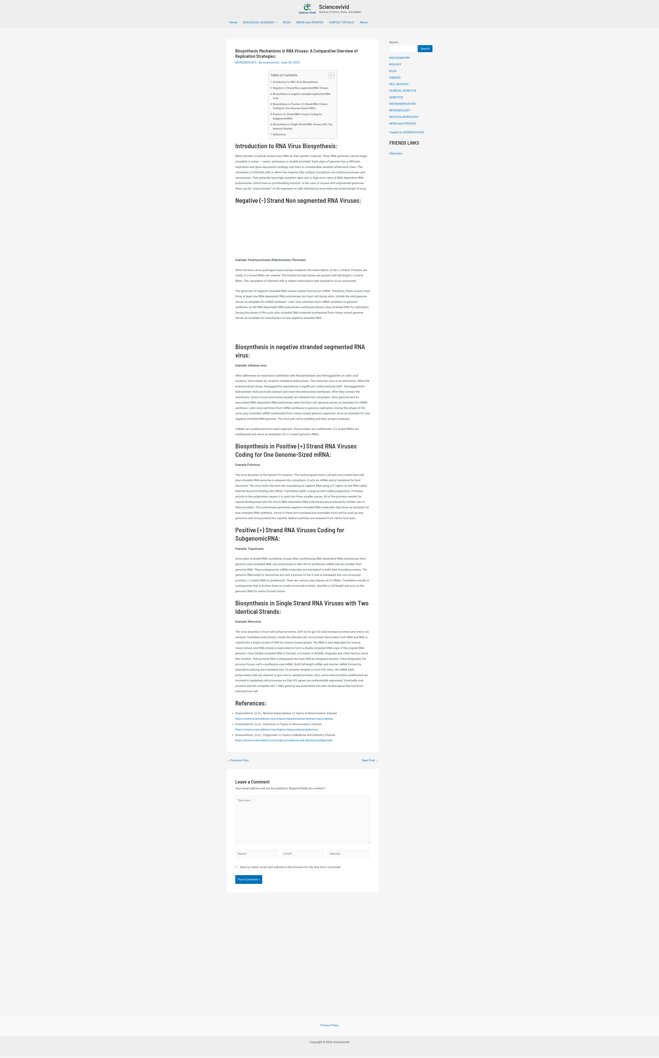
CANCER (394, 77)
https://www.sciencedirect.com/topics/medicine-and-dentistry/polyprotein (284, 740)
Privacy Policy (329, 1025)
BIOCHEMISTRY (399, 58)
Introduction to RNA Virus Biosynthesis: (296, 82)
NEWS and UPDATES (309, 22)
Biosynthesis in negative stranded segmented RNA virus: (302, 96)
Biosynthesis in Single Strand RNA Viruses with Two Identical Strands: (303, 126)
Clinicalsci (395, 153)
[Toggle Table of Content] (329, 75)
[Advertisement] (302, 232)
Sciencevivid (334, 6)
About (364, 22)
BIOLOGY (395, 64)
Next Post (370, 760)
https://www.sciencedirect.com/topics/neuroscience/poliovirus (276, 729)
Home (233, 22)
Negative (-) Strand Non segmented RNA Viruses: (301, 88)
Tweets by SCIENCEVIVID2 (406, 132)
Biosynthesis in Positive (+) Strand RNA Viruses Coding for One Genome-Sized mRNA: (300, 106)
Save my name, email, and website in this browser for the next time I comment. (290, 867)
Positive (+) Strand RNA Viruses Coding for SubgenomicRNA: (297, 116)
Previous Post (238, 760)
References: (279, 134)
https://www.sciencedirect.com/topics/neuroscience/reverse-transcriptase (284, 718)
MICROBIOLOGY (245, 62)
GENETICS (396, 97)
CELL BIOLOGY (399, 84)
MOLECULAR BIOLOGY (404, 117)
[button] (275, 22)
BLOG (287, 22)
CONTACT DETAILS (341, 22)
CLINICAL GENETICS (402, 90)
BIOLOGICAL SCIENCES (258, 22)
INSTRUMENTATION (402, 104)
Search (393, 42)
